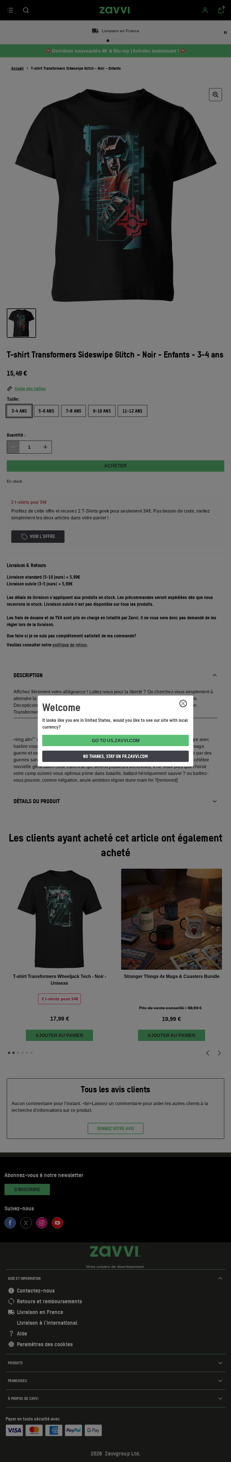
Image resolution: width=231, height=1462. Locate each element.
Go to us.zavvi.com (115, 740)
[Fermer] (183, 703)
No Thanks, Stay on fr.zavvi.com (115, 756)
